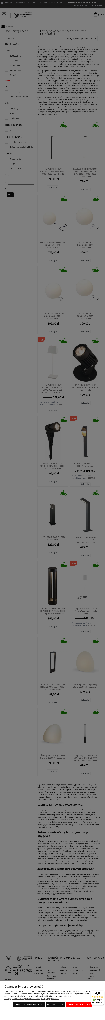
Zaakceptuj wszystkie (79, 1004)
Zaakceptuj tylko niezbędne (29, 1004)
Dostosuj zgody (55, 1004)
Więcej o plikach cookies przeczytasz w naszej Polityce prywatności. (31, 998)
